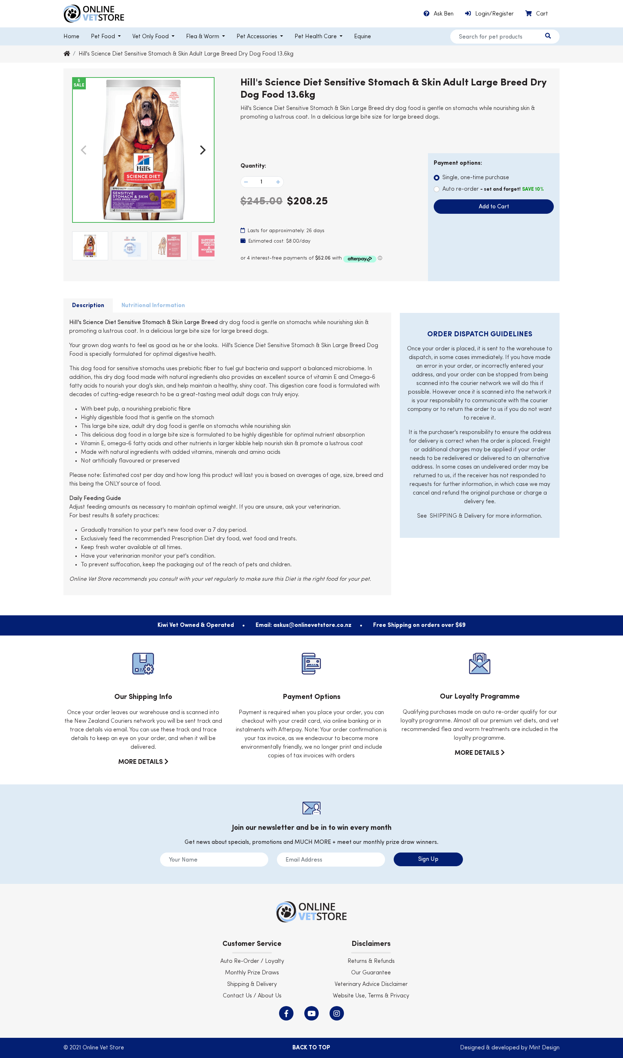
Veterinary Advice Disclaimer (371, 984)
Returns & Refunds (371, 961)
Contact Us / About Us (252, 996)
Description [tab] (88, 306)
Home (71, 37)
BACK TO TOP (311, 1048)
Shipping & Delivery (252, 984)
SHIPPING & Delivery (457, 516)
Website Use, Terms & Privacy (371, 996)
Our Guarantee (371, 973)
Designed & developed (490, 1048)
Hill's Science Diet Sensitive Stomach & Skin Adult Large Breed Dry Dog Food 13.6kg (186, 54)
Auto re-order (493, 189)
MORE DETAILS (141, 762)
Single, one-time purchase (475, 178)
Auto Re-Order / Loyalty (252, 961)
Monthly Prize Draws (252, 973)
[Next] (202, 150)
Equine (362, 37)
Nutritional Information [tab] (153, 306)
